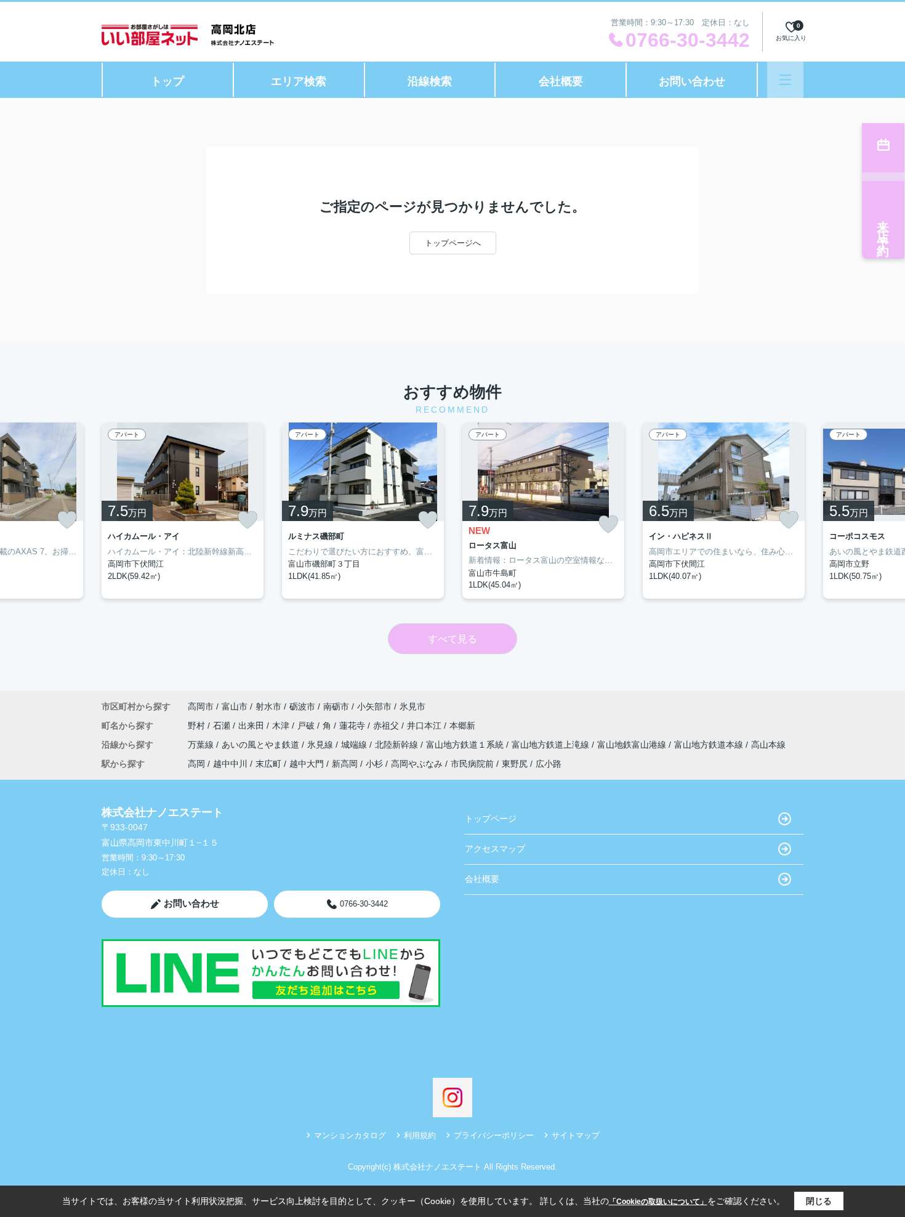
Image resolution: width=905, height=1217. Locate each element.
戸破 (307, 725)
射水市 (268, 706)
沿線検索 (430, 81)
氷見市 (412, 706)
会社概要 (561, 81)
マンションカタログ (350, 1135)
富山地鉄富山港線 (633, 745)
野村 (197, 725)
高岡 (196, 764)
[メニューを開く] (785, 80)
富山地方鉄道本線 (710, 745)
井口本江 (425, 725)
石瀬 (223, 725)
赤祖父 (387, 725)
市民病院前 (472, 764)
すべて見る (452, 639)
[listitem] (182, 511)
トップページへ (453, 243)
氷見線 (321, 745)
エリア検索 (298, 81)
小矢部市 (374, 706)
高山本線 (768, 745)
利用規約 (420, 1135)
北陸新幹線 (397, 745)
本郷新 (462, 725)
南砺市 (336, 706)
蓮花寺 (353, 725)
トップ (167, 81)
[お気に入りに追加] (67, 520)
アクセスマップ (495, 849)
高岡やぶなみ (417, 764)
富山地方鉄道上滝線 (552, 745)
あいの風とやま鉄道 (262, 745)
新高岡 (345, 764)
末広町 (268, 764)
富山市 (234, 706)
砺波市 (302, 706)
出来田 (252, 725)
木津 (282, 725)
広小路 (548, 764)
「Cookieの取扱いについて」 (658, 1201)
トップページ (491, 818)
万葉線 (202, 745)
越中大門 (306, 764)
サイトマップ (576, 1135)
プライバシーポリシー (494, 1135)
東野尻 (515, 764)
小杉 (374, 764)
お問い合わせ (692, 81)
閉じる (819, 1201)
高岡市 (201, 706)
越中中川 (230, 764)
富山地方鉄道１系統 (466, 745)
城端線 (355, 745)
